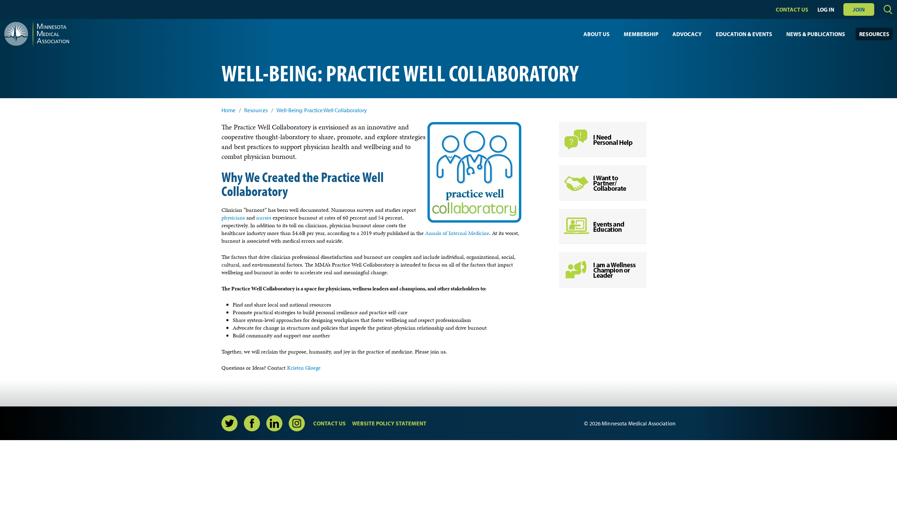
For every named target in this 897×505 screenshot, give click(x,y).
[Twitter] (229, 423)
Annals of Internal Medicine (457, 233)
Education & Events (744, 34)
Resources (874, 34)
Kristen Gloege (304, 368)
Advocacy (687, 34)
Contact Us (792, 9)
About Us (596, 34)
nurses (263, 218)
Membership (641, 34)
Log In (825, 9)
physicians (233, 218)
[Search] (888, 9)
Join (859, 9)
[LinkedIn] (274, 423)
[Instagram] (297, 423)
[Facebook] (252, 423)
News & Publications (815, 34)
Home (228, 110)
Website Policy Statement (389, 423)
